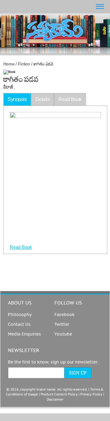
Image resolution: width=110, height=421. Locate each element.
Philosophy (19, 314)
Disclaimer (55, 400)
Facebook (64, 314)
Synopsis (17, 99)
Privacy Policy (91, 394)
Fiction (24, 63)
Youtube (63, 334)
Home (9, 63)
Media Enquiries (24, 334)
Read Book (21, 247)
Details (42, 99)
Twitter (61, 324)
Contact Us (19, 324)
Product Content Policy (59, 394)
